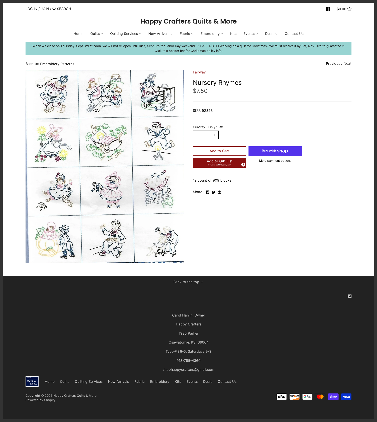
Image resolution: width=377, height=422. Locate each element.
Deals (207, 381)
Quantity (208, 127)
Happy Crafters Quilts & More (189, 21)
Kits (178, 381)
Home (50, 381)
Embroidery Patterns (57, 64)
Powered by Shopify (40, 400)
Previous (333, 63)
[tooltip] (243, 165)
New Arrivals (118, 381)
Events (192, 381)
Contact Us (227, 381)
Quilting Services (89, 381)
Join (45, 9)
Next (347, 63)
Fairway (199, 72)
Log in (31, 9)
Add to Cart (220, 151)
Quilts (64, 381)
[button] (219, 163)
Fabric (139, 381)
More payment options (275, 160)
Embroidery (159, 381)
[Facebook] (328, 8)
